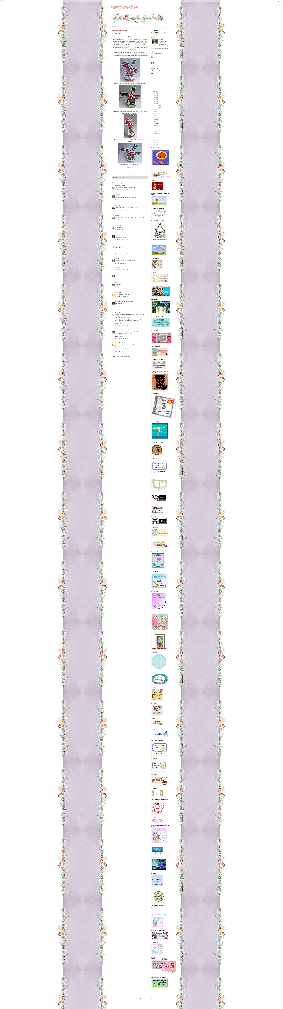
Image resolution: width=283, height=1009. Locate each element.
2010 (154, 142)
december (156, 105)
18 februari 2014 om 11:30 (121, 201)
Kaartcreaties (124, 7)
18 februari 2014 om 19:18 (121, 269)
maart (155, 123)
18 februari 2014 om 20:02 (121, 288)
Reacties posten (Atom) (124, 356)
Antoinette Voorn (119, 185)
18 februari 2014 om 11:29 (121, 189)
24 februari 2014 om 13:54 (121, 348)
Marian (117, 282)
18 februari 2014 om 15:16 (121, 239)
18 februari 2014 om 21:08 (121, 296)
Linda (161, 39)
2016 (154, 99)
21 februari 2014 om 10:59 (121, 338)
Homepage (130, 354)
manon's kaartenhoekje (121, 329)
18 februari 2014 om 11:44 (121, 210)
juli (155, 115)
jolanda (117, 225)
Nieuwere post (115, 354)
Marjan (117, 215)
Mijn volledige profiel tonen (157, 53)
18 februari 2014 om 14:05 (121, 229)
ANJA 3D (117, 312)
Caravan (156, 127)
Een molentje (157, 129)
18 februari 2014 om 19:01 (121, 253)
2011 (154, 140)
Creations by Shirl (119, 234)
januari (156, 133)
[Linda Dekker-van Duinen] (152, 63)
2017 (154, 97)
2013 (154, 136)
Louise (117, 258)
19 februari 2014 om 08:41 (121, 308)
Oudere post (145, 354)
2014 (154, 103)
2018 (154, 95)
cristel (116, 205)
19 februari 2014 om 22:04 (121, 325)
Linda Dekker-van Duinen (156, 60)
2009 (154, 144)
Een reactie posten (118, 351)
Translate (162, 34)
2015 (154, 101)
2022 (154, 91)
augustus (156, 113)
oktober (156, 109)
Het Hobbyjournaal (126, 170)
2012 (154, 138)
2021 (154, 93)
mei (155, 119)
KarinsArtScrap (119, 244)
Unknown (117, 292)
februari (156, 125)
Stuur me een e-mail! (156, 70)
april (155, 121)
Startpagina (114, 26)
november (156, 107)
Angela (117, 194)
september (157, 111)
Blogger (151, 998)
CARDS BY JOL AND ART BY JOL (123, 301)
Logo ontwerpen (158, 131)
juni (155, 117)
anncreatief (118, 342)
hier (122, 46)
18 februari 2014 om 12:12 (121, 221)
